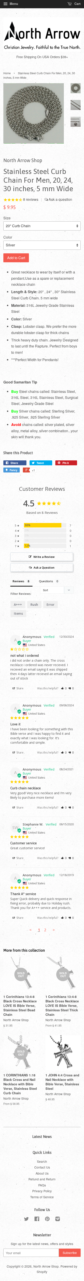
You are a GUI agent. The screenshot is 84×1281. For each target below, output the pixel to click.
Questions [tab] (46, 581)
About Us (42, 1173)
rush (34, 604)
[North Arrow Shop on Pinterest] (47, 1219)
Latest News (42, 1137)
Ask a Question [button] (44, 567)
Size (7, 217)
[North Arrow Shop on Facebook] (36, 1219)
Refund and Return (42, 1179)
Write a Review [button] (44, 557)
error (50, 604)
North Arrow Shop (46, 1266)
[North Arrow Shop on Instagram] (57, 1219)
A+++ (18, 604)
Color (7, 237)
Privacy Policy (42, 1191)
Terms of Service (42, 1197)
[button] (63, 688)
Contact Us (42, 1167)
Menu (13, 3)
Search (42, 1161)
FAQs (42, 1185)
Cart (77, 3)
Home (7, 73)
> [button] (54, 929)
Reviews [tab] (18, 581)
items (18, 613)
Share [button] (20, 688)
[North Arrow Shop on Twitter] (26, 1219)
